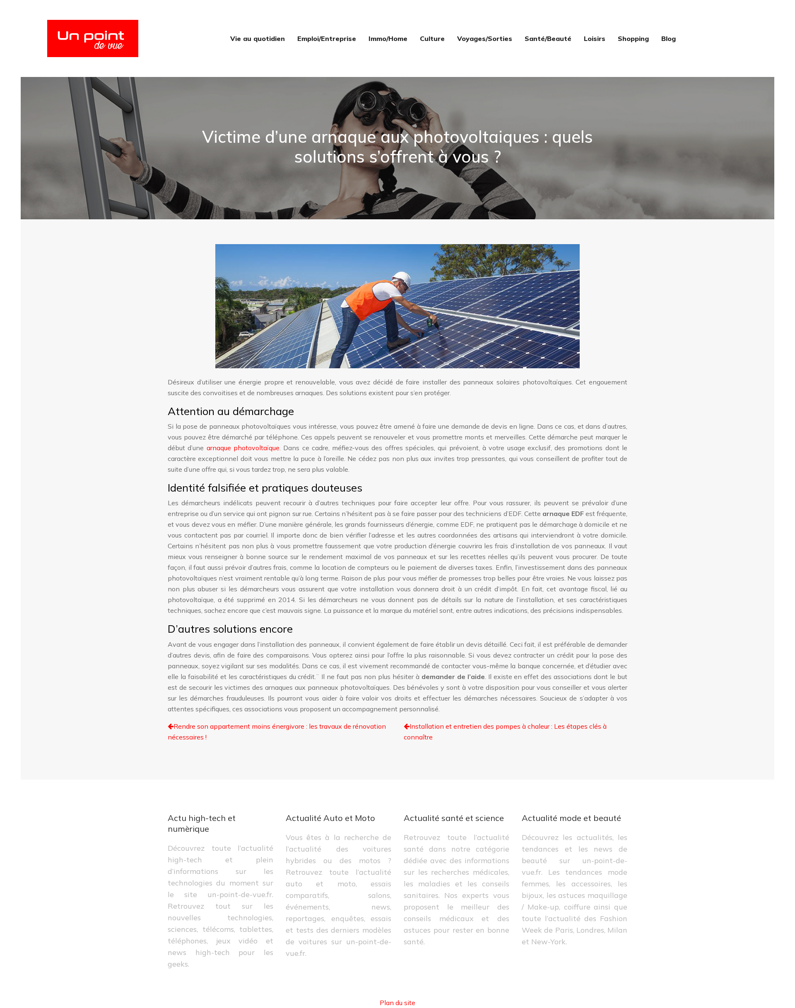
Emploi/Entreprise (326, 38)
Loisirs (594, 38)
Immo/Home (388, 38)
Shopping (633, 38)
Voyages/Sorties (484, 38)
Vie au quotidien (257, 38)
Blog (668, 38)
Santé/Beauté (548, 38)
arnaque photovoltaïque (243, 448)
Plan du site (397, 1002)
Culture (432, 38)
